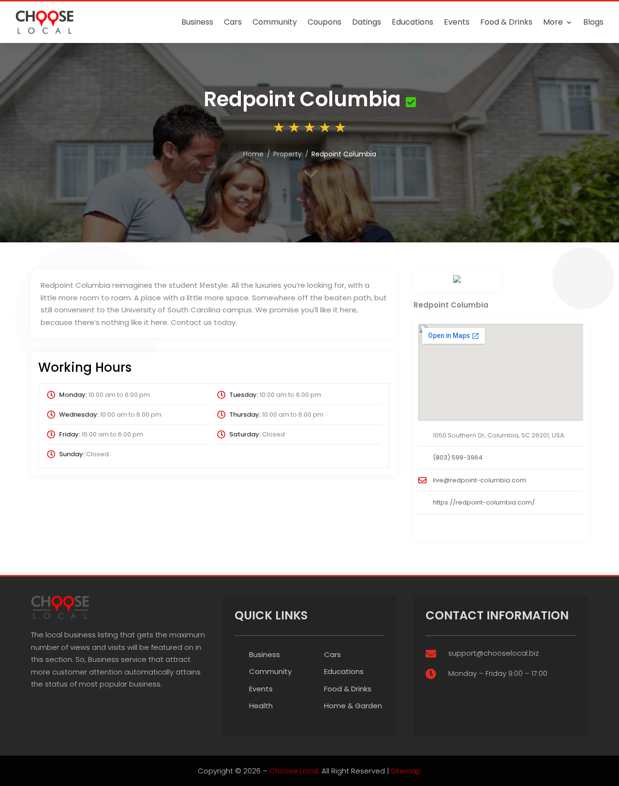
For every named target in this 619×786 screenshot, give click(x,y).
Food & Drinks (506, 22)
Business (197, 22)
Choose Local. (294, 771)
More (553, 22)
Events (457, 22)
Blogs (593, 22)
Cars (233, 22)
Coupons (324, 22)
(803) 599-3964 (458, 457)
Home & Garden (353, 706)
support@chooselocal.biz (493, 653)
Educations (412, 22)
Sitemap (406, 771)
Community (274, 22)
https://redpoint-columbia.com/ (484, 502)
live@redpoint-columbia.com (479, 480)
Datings (366, 22)
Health (261, 706)
